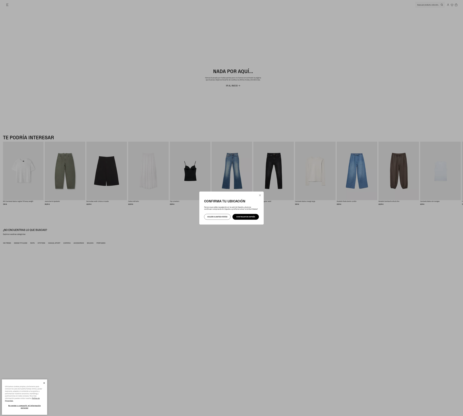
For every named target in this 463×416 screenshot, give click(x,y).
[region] (24, 397)
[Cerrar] (44, 383)
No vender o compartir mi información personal (24, 407)
